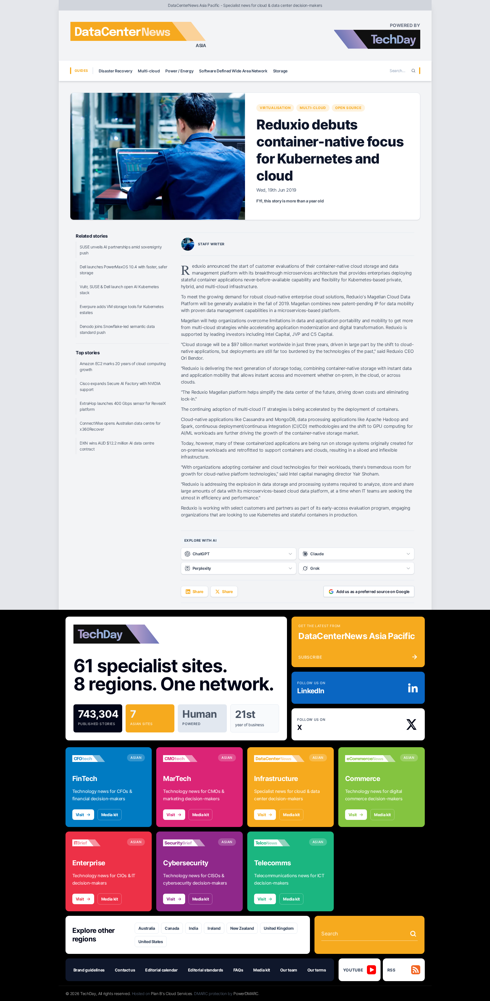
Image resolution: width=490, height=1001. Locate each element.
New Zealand (242, 928)
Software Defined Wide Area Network (233, 70)
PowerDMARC (245, 993)
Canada (172, 928)
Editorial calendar (161, 970)
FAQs (238, 970)
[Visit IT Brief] (97, 842)
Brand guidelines (89, 970)
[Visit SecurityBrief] (188, 842)
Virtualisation (275, 108)
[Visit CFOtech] (97, 758)
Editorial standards (205, 970)
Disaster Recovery (115, 70)
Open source (348, 108)
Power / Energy (179, 70)
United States (150, 941)
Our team (288, 970)
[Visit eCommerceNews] (370, 758)
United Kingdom (279, 928)
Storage (280, 70)
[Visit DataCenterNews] (279, 758)
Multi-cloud (149, 70)
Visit (80, 814)
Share (198, 591)
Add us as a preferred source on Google (372, 591)
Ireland (214, 928)
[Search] (413, 70)
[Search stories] (413, 933)
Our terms (316, 970)
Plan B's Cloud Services (171, 993)
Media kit (109, 814)
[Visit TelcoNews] (279, 842)
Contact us (125, 970)
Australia (146, 928)
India (193, 928)
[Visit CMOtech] (188, 758)
